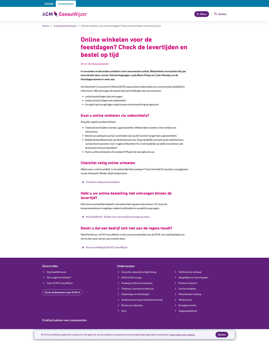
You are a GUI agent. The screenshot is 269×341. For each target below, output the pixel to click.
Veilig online (185, 299)
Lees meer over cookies (182, 334)
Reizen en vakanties (132, 305)
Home (45, 25)
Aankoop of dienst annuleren (137, 283)
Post (124, 310)
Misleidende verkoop (189, 294)
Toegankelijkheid (187, 310)
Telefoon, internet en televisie (137, 288)
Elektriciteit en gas (131, 277)
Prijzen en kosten (187, 283)
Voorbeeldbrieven (56, 271)
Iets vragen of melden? (59, 277)
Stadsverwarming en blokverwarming (141, 299)
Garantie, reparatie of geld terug (138, 271)
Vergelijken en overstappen (193, 277)
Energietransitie (187, 305)
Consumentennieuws (65, 25)
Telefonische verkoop (189, 271)
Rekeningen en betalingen (135, 294)
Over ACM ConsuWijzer (60, 283)
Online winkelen (187, 288)
